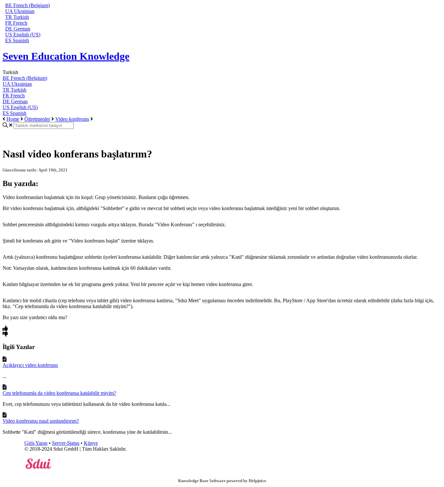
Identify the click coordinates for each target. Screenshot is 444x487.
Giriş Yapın (35, 443)
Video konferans (72, 119)
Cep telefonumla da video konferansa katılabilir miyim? (59, 393)
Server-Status (65, 443)
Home (13, 119)
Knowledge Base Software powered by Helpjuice (222, 480)
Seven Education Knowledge (66, 56)
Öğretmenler (37, 119)
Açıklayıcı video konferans (30, 365)
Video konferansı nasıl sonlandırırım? (41, 421)
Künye (91, 443)
